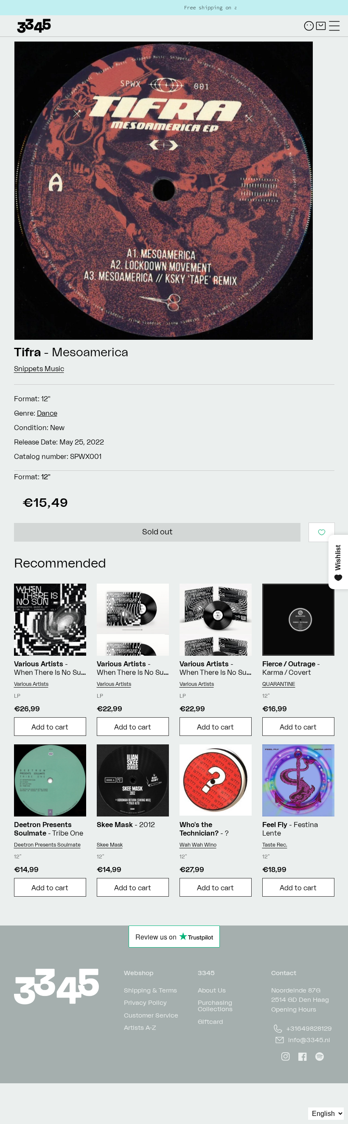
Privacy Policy (145, 1002)
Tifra (27, 351)
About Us (212, 990)
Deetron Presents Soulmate (47, 845)
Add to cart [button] (49, 727)
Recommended (60, 562)
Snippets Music (39, 368)
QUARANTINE (278, 684)
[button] (334, 25)
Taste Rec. (274, 845)
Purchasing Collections (215, 1005)
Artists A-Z (140, 1027)
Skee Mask (110, 845)
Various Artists (31, 684)
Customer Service (151, 1014)
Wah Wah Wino (198, 845)
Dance (47, 413)
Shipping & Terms (150, 990)
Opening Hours (293, 1009)
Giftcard (210, 1021)
